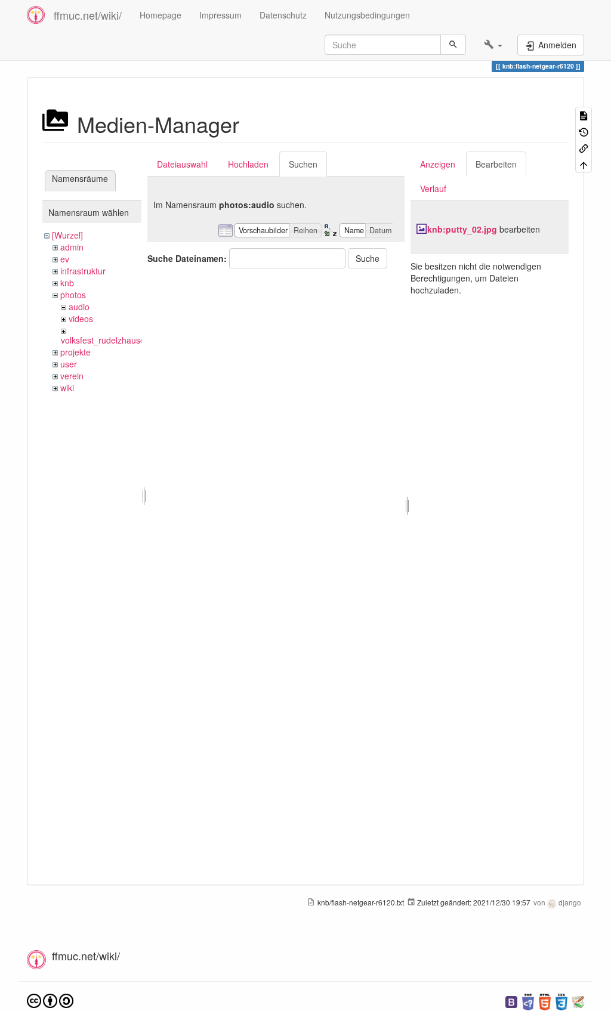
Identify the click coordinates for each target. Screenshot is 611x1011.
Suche (367, 258)
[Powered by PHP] (528, 1000)
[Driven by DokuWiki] (578, 1000)
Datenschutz (283, 15)
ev (64, 259)
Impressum (220, 15)
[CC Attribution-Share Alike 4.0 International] (50, 999)
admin (72, 247)
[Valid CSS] (561, 1000)
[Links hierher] (583, 147)
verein (72, 376)
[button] (493, 45)
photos (73, 295)
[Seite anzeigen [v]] (583, 114)
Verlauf (433, 188)
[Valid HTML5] (545, 1000)
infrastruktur (83, 271)
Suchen (303, 164)
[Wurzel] (67, 235)
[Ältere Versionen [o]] (583, 130)
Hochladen (248, 164)
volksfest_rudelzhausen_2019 (117, 340)
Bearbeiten (496, 164)
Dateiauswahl (182, 164)
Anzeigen (437, 164)
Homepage (160, 15)
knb (67, 283)
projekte (75, 352)
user (68, 364)
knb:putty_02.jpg (462, 229)
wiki (67, 388)
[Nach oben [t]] (583, 163)
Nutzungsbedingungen (367, 15)
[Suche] (453, 45)
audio (79, 307)
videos (81, 318)
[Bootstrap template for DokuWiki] (511, 1000)
